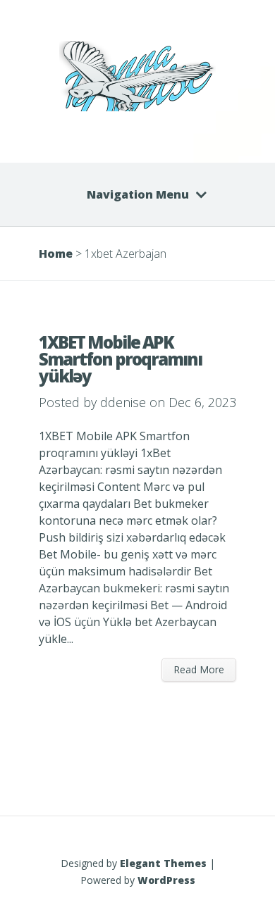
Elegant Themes (163, 863)
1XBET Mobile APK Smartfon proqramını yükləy (120, 358)
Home (56, 253)
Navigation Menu (138, 194)
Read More (198, 669)
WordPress (166, 880)
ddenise (123, 402)
